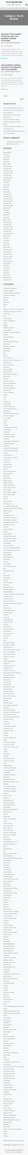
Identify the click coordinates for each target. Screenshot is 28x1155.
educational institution (10, 520)
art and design (8, 318)
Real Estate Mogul (9, 946)
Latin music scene (9, 744)
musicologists (8, 839)
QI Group (6, 939)
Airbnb (5, 304)
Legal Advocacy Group (10, 768)
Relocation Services (9, 962)
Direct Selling (7, 490)
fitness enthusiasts (9, 610)
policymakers (7, 909)
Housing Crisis (8, 689)
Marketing (6, 798)
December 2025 (8, 171)
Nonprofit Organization (10, 853)
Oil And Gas (7, 862)
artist (5, 323)
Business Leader (8, 385)
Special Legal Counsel (10, 1029)
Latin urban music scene (11, 747)
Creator (6, 453)
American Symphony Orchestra (13, 311)
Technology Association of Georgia (14, 1066)
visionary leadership (9, 1110)
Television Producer (9, 1073)
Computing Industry (9, 443)
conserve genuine (18, 1140)
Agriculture (7, 302)
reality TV (6, 955)
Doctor (5, 499)
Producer (6, 920)
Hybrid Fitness (8, 698)
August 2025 (7, 180)
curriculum (7, 462)
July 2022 (6, 266)
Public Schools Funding (10, 932)
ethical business (8, 557)
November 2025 (8, 173)
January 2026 (7, 168)
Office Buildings (8, 856)
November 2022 (8, 256)
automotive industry (9, 346)
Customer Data (8, 464)
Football (6, 615)
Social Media (7, 1018)
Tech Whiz (6, 1059)
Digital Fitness (8, 480)
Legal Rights (7, 772)
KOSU (5, 740)
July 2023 (6, 238)
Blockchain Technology (10, 374)
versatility (6, 1106)
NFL (5, 851)
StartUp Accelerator (9, 1036)
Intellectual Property (9, 710)
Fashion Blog (7, 564)
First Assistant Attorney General (13, 603)
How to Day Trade (9, 693)
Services (6, 995)
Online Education (8, 876)
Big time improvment (13, 144)
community (7, 432)
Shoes (5, 1004)
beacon (6, 355)
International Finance (10, 714)
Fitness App (7, 608)
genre (5, 640)
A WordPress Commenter (14, 142)
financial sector (8, 596)
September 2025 (8, 178)
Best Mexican (7, 362)
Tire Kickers (7, 1083)
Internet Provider (8, 719)
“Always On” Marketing (10, 288)
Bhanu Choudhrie (8, 365)
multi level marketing (10, 818)
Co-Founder (7, 418)
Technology (7, 1064)
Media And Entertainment (11, 809)
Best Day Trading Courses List (12, 360)
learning (6, 756)
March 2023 (7, 247)
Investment (7, 724)
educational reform (9, 524)
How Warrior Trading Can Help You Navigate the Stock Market (11, 67)
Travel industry (8, 1094)
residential (7, 971)
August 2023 (7, 236)
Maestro (6, 793)
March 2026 (7, 164)
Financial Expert (8, 587)
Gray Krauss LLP (8, 647)
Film (5, 573)
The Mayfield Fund (9, 1076)
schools (6, 990)
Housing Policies (8, 691)
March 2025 (7, 192)
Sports (5, 1034)
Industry (6, 700)
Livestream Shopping (10, 788)
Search (6, 96)
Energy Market (8, 534)
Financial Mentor (8, 592)
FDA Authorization (9, 571)
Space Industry (8, 1025)
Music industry (8, 828)
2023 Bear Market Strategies (12, 293)
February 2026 (8, 166)
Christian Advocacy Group (11, 413)
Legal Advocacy (8, 765)
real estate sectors (9, 948)
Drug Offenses (8, 501)
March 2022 (7, 275)
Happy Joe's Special (9, 654)
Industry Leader (8, 703)
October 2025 (7, 175)
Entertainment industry (10, 538)
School (6, 988)
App (5, 316)
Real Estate (7, 941)
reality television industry (11, 953)
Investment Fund (8, 730)
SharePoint (7, 1001)
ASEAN (6, 325)
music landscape (8, 830)
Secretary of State (9, 992)
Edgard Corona (8, 510)
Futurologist (7, 626)
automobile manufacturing (11, 341)
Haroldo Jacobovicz (9, 656)
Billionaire (6, 367)
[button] (26, 5)
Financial (6, 585)
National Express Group (10, 842)
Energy (5, 531)
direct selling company (10, 492)
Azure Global (7, 348)
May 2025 (6, 187)
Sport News (7, 1032)
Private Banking (8, 916)
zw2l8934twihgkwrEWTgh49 (12, 42)
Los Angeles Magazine (10, 791)
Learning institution (9, 758)
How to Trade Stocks (10, 696)
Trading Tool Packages (10, 1089)
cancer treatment (9, 392)
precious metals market (10, 913)
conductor (6, 446)
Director (6, 497)
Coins (5, 422)
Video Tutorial (8, 1108)
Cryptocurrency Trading (10, 457)
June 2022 (6, 268)
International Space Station (11, 717)
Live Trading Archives (10, 786)
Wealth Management (9, 1117)
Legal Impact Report (9, 770)
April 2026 (6, 161)
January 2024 (7, 224)
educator (6, 527)
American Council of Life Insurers (13, 309)
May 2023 (6, 242)
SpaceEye (6, 1027)
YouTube (6, 1136)
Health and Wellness (9, 661)
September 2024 (8, 205)
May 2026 (6, 159)
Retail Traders (8, 976)
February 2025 (8, 194)
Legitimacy (7, 777)
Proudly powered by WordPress (14, 1150)
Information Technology (11, 705)
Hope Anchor (7, 684)
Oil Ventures (7, 867)
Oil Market (6, 865)
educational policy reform (11, 522)
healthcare (7, 663)
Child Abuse (7, 411)
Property (6, 923)
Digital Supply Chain (9, 485)
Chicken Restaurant (9, 406)
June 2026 (6, 157)
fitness (6, 605)
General (6, 638)
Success (6, 1050)
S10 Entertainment (9, 983)
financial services (9, 598)
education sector (8, 515)
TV (4, 1096)
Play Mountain (14, 2)
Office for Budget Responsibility (13, 858)
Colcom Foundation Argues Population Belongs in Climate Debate (12, 122)
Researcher (7, 969)
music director (8, 823)
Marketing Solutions (9, 805)
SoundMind (7, 1022)
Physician (6, 900)
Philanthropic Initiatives (10, 893)
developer (6, 476)
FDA (5, 568)
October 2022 (7, 259)
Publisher (6, 937)
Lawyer (6, 749)
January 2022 (7, 280)
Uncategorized (8, 1099)
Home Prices (7, 682)
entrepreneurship (8, 545)
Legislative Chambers (10, 774)
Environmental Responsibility (12, 548)
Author (5, 339)
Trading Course (8, 1085)
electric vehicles (8, 529)
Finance (6, 580)
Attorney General (8, 337)
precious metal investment (11, 911)
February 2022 (8, 277)
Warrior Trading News (10, 1115)
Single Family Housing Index (12, 1011)
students (6, 1048)
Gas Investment (8, 633)
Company (6, 439)
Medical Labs (7, 812)
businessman (7, 390)
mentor (6, 814)
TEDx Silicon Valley (9, 1071)
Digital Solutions (8, 483)
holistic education (9, 675)
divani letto (21, 1145)
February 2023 (8, 249)
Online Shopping (8, 881)
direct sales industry (9, 487)
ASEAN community (9, 327)
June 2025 (6, 185)
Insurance (6, 707)
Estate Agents (8, 554)
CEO (5, 397)
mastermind (7, 807)
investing (6, 721)
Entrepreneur (7, 543)
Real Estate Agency (9, 944)
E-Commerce (7, 504)
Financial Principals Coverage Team (14, 594)
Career (5, 395)
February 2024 (8, 222)
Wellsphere (7, 1124)
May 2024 (6, 215)
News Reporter (8, 849)
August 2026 (7, 152)
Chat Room (7, 402)
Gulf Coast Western (9, 652)
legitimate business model (11, 781)
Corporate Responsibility (11, 450)
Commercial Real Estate (11, 427)
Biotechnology (8, 371)
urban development (9, 1101)
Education (6, 513)
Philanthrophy (7, 890)
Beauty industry (8, 358)
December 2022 (8, 254)
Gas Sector (7, 636)
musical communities (10, 832)
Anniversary (7, 314)
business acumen (9, 381)
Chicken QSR (7, 404)
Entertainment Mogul (10, 541)
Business (6, 378)
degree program (8, 473)
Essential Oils (7, 552)
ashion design (8, 330)
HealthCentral (7, 668)
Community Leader (9, 436)
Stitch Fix (6, 1041)
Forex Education (8, 622)
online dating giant (9, 874)
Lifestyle (6, 784)
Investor (6, 733)
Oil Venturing (7, 869)
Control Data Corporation (11, 448)
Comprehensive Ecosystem (11, 441)
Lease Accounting (9, 761)
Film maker (7, 575)
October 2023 (7, 231)
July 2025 (6, 182)
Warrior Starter (8, 1113)
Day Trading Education (10, 471)
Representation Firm (9, 967)
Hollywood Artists (9, 677)
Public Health (7, 930)
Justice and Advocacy (10, 737)
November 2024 (8, 201)
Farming (6, 561)
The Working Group (9, 1078)
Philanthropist (8, 895)
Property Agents (8, 925)
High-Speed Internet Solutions (12, 673)
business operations (9, 388)
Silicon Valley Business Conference (14, 1006)
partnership (7, 883)
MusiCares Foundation (10, 835)
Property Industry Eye (10, 927)
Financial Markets (9, 589)
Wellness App (7, 1122)
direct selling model (9, 494)
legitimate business (9, 779)
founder (6, 624)
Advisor (6, 300)
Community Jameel (9, 434)
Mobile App (7, 816)
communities (7, 429)
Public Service (8, 934)
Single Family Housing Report (12, 1013)
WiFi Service (7, 1127)
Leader (5, 751)
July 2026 (6, 154)
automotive (7, 344)
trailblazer (6, 1092)
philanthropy (7, 897)
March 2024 (7, 219)
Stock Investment (9, 1043)
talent (5, 1057)
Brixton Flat (7, 376)
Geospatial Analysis (9, 642)
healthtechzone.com (9, 670)
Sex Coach (7, 997)
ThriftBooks (7, 1080)
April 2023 (6, 245)
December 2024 (8, 198)
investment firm (8, 728)
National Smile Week (9, 844)
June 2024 (6, 212)
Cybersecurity (8, 466)
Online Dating (7, 872)
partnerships (7, 886)
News (5, 846)
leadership (6, 754)
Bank (5, 353)
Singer (5, 1008)
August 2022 (7, 263)
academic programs (9, 295)
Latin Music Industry (9, 742)
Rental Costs (7, 964)
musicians (6, 837)
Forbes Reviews (8, 619)
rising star (6, 981)
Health (5, 659)
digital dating (7, 478)
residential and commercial (11, 974)
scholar (6, 985)
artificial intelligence (9, 321)
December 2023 (8, 226)
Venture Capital (8, 1103)
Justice (6, 735)
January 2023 (7, 252)
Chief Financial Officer (10, 409)
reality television (8, 950)
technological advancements (12, 1062)
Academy (6, 297)
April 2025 (6, 189)
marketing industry (9, 802)
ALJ (5, 307)
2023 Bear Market (9, 290)
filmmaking (7, 578)
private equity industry (10, 918)
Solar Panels (7, 1020)
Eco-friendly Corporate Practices (13, 508)
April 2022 (6, 273)
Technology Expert (9, 1069)
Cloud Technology (9, 415)
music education (8, 825)
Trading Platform (8, 1087)
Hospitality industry (9, 686)
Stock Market (7, 1045)
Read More (4, 58)
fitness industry (8, 612)
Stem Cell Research (9, 1039)
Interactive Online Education (12, 712)
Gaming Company (9, 629)
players (6, 902)
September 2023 (8, 233)
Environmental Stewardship (11, 550)
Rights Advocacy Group (10, 978)
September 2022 (8, 261)
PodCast (6, 904)
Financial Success (9, 601)
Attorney (6, 334)
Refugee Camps (8, 960)
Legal (5, 763)
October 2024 (7, 203)
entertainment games (10, 536)
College (6, 425)
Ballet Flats (7, 351)
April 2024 (6, 217)
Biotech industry (8, 369)
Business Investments (10, 383)
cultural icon (7, 460)
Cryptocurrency (8, 455)
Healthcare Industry (9, 666)
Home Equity (7, 680)
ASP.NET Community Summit (12, 332)
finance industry (8, 582)
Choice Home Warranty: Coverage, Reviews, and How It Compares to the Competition (13, 110)
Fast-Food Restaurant (10, 566)
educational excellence (10, 517)
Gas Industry (7, 631)
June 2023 (6, 240)
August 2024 (7, 208)
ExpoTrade (7, 559)
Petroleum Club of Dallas (11, 888)
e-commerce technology (11, 506)
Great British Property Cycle (12, 649)
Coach (5, 420)
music (5, 821)
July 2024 (6, 210)
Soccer (6, 1015)
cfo (5, 399)
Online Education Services (11, 879)
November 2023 (8, 229)
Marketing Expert (8, 800)
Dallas (5, 469)
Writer (5, 1133)
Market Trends (8, 795)
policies (6, 906)
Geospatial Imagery (9, 645)
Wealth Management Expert (11, 1120)
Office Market (8, 860)
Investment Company (10, 726)
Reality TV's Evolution (10, 957)
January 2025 (7, 196)
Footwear (6, 617)
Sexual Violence (8, 999)
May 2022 (6, 270)
